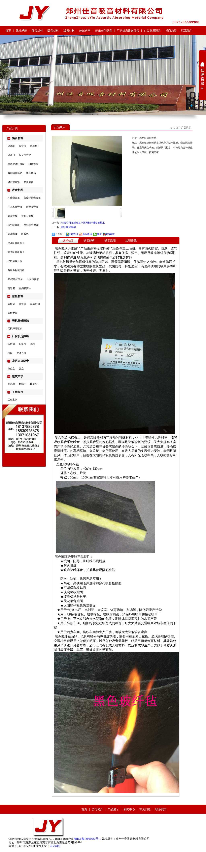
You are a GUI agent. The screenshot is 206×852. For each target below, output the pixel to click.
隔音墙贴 (31, 173)
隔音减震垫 (14, 182)
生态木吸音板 (15, 206)
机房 (10, 353)
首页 (8, 30)
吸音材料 (53, 30)
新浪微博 (87, 234)
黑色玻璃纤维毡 (16, 164)
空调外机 (21, 353)
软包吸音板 (14, 225)
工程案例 (12, 399)
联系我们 (187, 30)
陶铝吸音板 (32, 206)
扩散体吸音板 (15, 261)
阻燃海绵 (33, 164)
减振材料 (69, 30)
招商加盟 (171, 30)
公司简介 (97, 809)
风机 (32, 344)
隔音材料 (37, 30)
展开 (202, 76)
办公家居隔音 (152, 30)
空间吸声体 (25, 288)
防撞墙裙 (28, 182)
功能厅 (22, 384)
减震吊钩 (35, 304)
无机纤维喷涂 (15, 328)
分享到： (60, 234)
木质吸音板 (14, 197)
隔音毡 (22, 146)
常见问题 (145, 809)
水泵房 (22, 344)
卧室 (21, 368)
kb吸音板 (12, 215)
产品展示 (186, 127)
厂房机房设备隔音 (128, 30)
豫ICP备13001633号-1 (87, 838)
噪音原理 (110, 240)
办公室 (11, 368)
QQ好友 (110, 234)
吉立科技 (55, 846)
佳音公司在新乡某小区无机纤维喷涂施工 (83, 222)
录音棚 (11, 384)
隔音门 (11, 155)
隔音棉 (33, 146)
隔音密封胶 (25, 155)
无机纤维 (21, 30)
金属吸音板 (33, 279)
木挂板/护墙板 (31, 225)
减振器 (22, 304)
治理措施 (131, 240)
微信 (99, 234)
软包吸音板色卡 (16, 252)
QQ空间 (73, 234)
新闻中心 (129, 809)
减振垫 (11, 304)
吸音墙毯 (12, 234)
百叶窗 (11, 288)
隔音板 (11, 146)
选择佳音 (68, 240)
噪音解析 (89, 240)
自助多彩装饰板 (16, 270)
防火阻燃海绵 (68, 227)
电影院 (33, 384)
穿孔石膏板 (27, 215)
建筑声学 (85, 30)
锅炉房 (11, 344)
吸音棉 (25, 234)
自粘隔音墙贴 (15, 173)
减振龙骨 (12, 313)
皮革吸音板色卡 (16, 243)
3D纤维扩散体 (15, 279)
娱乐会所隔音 (103, 30)
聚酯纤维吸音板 (32, 197)
